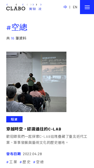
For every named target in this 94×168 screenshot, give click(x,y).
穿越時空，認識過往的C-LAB (33, 128)
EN (75, 7)
